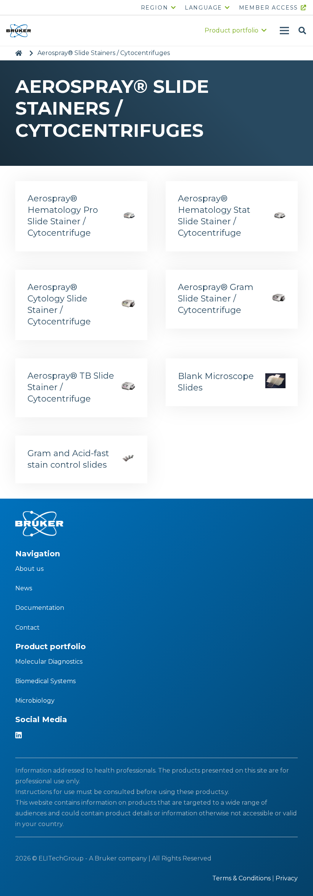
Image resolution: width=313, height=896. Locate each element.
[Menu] (284, 30)
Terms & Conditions (241, 878)
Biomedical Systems (45, 681)
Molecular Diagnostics (48, 661)
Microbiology (35, 700)
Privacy (287, 878)
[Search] (302, 30)
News (23, 588)
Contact (27, 627)
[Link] (18, 30)
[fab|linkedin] (18, 736)
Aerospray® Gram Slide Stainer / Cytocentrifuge (215, 298)
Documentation (39, 607)
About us (29, 568)
